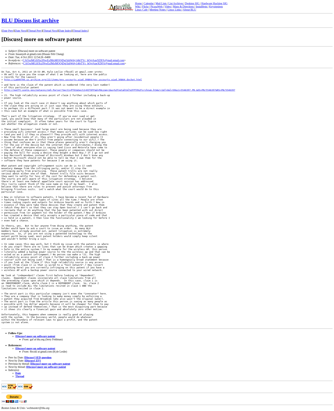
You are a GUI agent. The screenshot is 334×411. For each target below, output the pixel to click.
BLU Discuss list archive (30, 20)
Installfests (202, 6)
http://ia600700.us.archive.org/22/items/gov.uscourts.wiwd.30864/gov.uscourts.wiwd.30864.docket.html (73, 79)
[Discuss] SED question (37, 357)
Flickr (145, 6)
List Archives (176, 3)
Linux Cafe (141, 9)
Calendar (149, 3)
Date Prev (7, 30)
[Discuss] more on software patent (35, 336)
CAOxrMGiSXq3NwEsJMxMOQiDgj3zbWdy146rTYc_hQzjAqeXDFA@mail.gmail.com (73, 60)
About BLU (189, 9)
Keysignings (216, 6)
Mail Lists (161, 3)
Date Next (20, 30)
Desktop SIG (192, 3)
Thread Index (80, 30)
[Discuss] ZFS (33, 360)
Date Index (65, 30)
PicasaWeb (156, 6)
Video (168, 6)
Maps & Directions (183, 6)
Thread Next (50, 30)
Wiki (138, 6)
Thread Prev (35, 30)
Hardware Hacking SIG (214, 3)
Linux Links (175, 9)
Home (138, 3)
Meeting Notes (157, 9)
